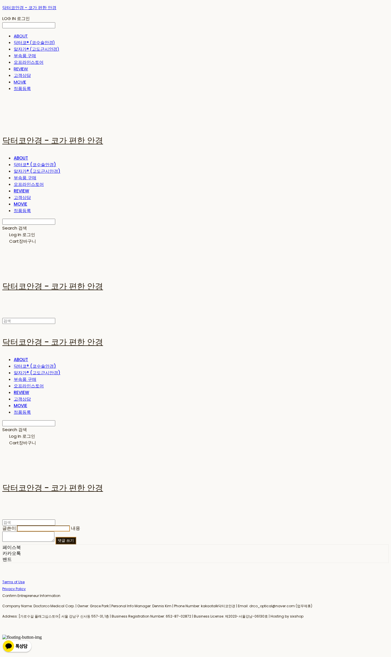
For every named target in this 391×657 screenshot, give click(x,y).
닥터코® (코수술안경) (34, 42)
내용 (75, 528)
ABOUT (21, 36)
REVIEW (21, 69)
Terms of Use (13, 582)
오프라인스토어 (29, 62)
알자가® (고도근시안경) (36, 49)
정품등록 (22, 88)
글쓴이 (9, 528)
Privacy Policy (14, 588)
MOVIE (20, 82)
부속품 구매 (25, 56)
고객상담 (22, 75)
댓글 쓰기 (66, 540)
